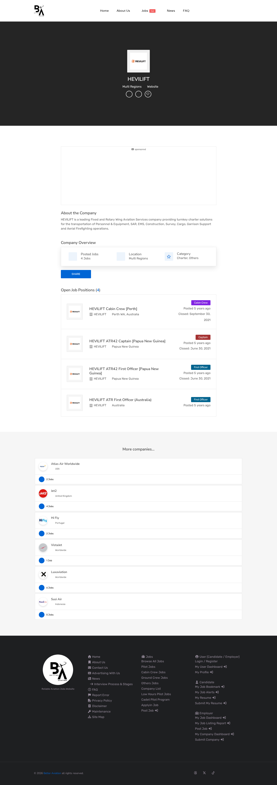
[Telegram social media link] (239, 773)
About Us (98, 662)
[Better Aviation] (39, 10)
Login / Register (206, 661)
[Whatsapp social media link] (231, 773)
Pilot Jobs (148, 667)
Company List (151, 688)
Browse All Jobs (152, 661)
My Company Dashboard (212, 734)
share (76, 274)
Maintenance (101, 711)
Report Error (100, 695)
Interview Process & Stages (113, 684)
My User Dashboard (209, 667)
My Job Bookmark (208, 687)
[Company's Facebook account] (129, 94)
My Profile (202, 672)
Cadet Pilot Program (155, 699)
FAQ (94, 689)
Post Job (148, 710)
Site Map (97, 717)
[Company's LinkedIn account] (138, 94)
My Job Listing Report (211, 723)
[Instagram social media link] (186, 773)
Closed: (183, 314)
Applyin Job (149, 705)
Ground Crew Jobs (154, 677)
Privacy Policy (101, 700)
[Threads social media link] (195, 773)
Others (193, 258)
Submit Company (207, 739)
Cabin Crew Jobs (153, 672)
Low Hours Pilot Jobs (156, 694)
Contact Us (99, 667)
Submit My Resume (209, 703)
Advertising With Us (105, 673)
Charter (182, 258)
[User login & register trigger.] (241, 11)
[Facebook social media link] (177, 773)
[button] (123, 11)
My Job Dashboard (208, 717)
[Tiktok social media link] (213, 773)
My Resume (203, 697)
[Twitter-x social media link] (204, 773)
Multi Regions (132, 86)
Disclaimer (99, 706)
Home (95, 657)
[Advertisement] (138, 177)
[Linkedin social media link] (222, 773)
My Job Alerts (205, 692)
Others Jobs (149, 683)
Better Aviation (52, 773)
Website (152, 86)
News (95, 678)
